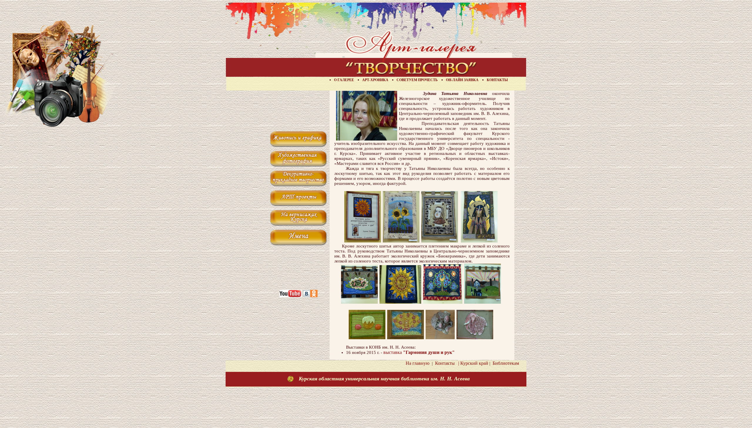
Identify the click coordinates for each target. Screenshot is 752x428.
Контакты (497, 80)
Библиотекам (504, 363)
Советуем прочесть (417, 80)
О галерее (344, 80)
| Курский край (472, 363)
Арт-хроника (375, 80)
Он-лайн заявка (462, 80)
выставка (419, 352)
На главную (417, 363)
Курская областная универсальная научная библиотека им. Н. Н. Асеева (384, 379)
